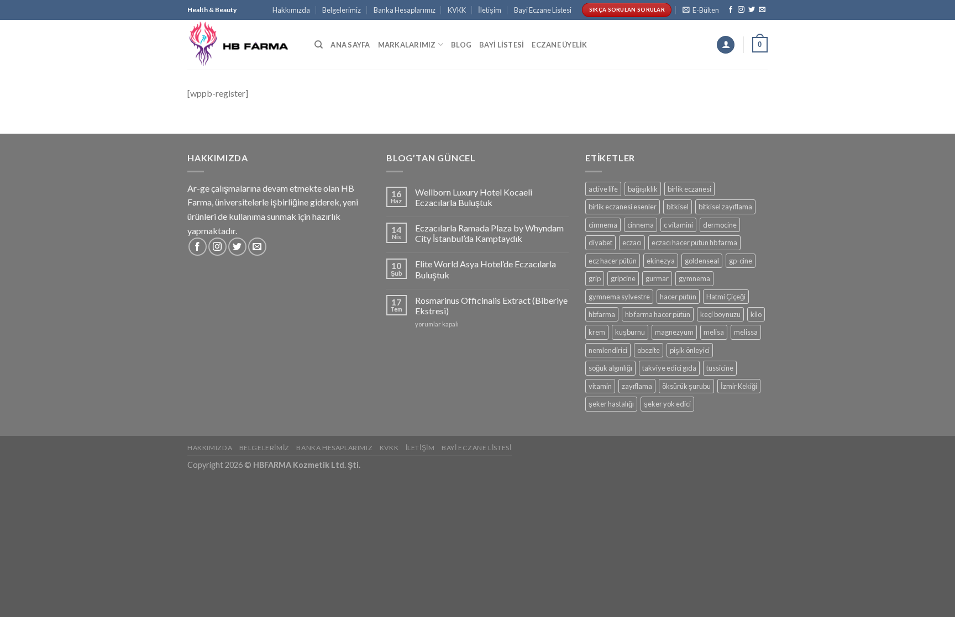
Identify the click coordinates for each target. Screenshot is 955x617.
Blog (461, 44)
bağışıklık (643, 188)
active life (603, 188)
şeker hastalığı (611, 403)
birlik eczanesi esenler (623, 206)
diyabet (600, 242)
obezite (648, 350)
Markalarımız (407, 44)
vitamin (600, 386)
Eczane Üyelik (559, 44)
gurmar (657, 278)
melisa (714, 332)
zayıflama (637, 386)
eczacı (632, 242)
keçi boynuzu (720, 314)
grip (595, 278)
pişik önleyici (690, 350)
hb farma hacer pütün (657, 314)
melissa (746, 332)
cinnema (640, 224)
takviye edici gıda (669, 367)
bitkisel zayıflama (725, 206)
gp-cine (740, 260)
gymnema (694, 278)
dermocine (720, 224)
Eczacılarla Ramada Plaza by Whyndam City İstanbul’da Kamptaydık (489, 233)
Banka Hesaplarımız (404, 10)
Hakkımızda (291, 10)
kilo (756, 314)
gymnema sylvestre (619, 296)
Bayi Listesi (501, 44)
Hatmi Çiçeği (726, 296)
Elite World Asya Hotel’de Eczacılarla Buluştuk (485, 269)
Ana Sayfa (350, 44)
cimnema (603, 224)
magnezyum (674, 332)
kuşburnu (630, 332)
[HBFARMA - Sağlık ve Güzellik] (242, 44)
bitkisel (678, 206)
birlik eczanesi (689, 188)
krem (597, 332)
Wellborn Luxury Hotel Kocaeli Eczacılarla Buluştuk (473, 197)
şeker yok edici (667, 403)
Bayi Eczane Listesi (542, 10)
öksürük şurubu (686, 386)
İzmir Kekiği (739, 386)
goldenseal (702, 260)
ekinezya (661, 260)
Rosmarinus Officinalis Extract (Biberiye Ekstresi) (491, 305)
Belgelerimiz (341, 10)
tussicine (719, 367)
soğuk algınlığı (610, 367)
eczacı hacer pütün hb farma (694, 242)
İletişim (489, 10)
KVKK (457, 10)
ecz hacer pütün (613, 260)
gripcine (623, 278)
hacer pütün (678, 296)
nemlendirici (608, 350)
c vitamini (678, 224)
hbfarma (602, 314)
